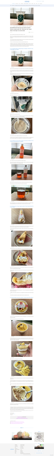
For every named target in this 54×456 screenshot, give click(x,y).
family (34, 3)
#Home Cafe (19, 417)
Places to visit (17, 3)
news (19, 3)
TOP (10, 5)
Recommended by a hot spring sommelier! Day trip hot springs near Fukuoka (17, 422)
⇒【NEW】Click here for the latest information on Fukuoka (21, 418)
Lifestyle (32, 3)
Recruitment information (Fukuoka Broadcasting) (25, 453)
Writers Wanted (21, 452)
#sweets (25, 417)
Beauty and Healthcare (26, 3)
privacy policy (21, 446)
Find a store (41, 3)
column (36, 3)
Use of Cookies (21, 447)
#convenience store (22, 417)
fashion (30, 3)
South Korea (22, 3)
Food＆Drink (13, 3)
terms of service (22, 448)
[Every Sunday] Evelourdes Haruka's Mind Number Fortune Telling (16, 423)
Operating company (22, 445)
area (38, 3)
